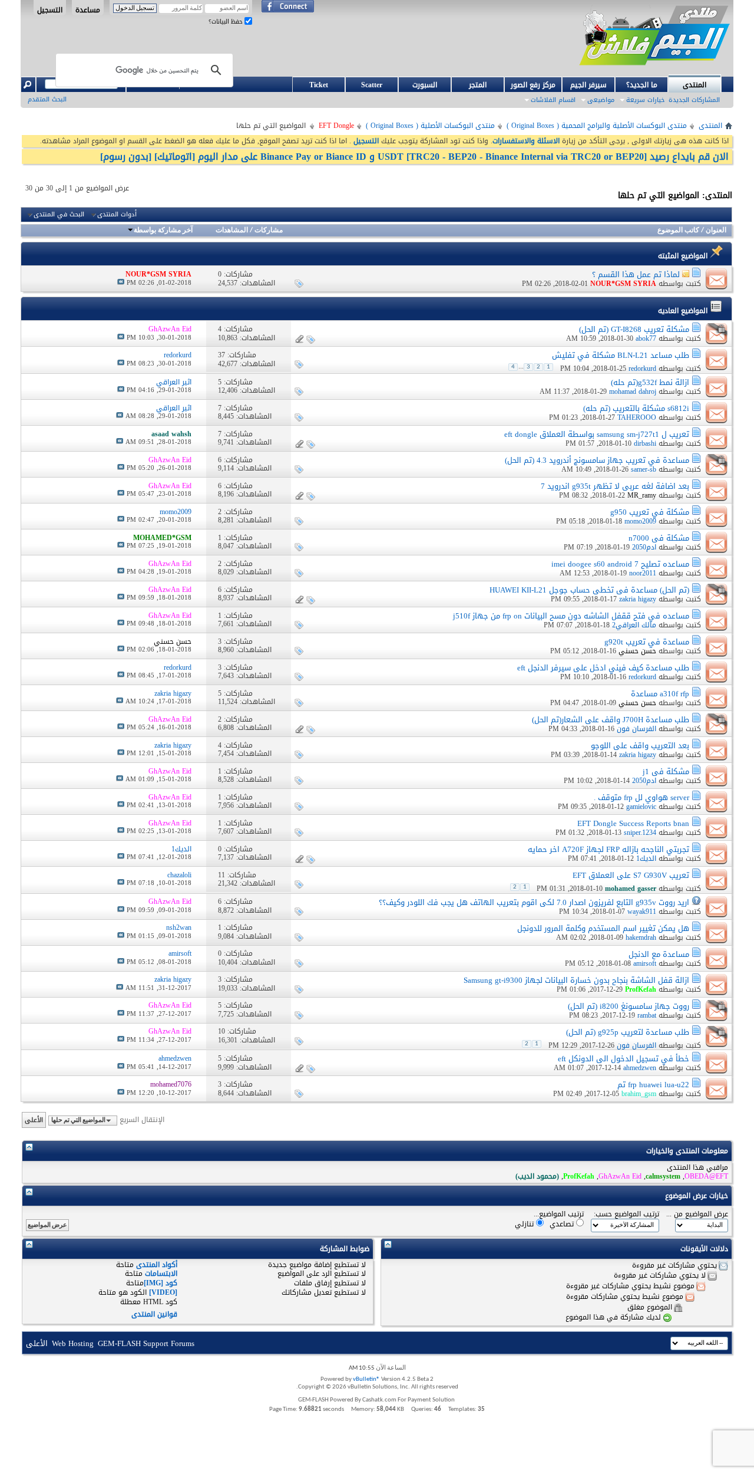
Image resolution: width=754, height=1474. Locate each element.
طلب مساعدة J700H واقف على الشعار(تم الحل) (610, 719)
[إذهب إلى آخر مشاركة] (120, 283)
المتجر (478, 84)
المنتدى (694, 84)
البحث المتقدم (47, 99)
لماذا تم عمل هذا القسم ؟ (636, 274)
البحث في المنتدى (59, 214)
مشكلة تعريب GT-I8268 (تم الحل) (634, 329)
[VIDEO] (163, 1292)
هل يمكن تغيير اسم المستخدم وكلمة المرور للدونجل (603, 928)
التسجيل (49, 9)
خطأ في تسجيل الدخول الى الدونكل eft (623, 1058)
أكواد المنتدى (156, 1264)
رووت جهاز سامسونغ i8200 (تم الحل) (628, 1006)
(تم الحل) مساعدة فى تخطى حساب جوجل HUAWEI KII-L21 (589, 590)
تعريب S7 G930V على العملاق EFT (631, 875)
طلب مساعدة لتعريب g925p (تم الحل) (627, 1032)
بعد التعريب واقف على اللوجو (640, 745)
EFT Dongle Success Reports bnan (633, 823)
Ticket (318, 84)
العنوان (716, 230)
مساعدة (87, 9)
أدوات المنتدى (117, 214)
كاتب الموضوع (678, 230)
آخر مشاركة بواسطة (163, 230)
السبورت (424, 84)
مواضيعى (600, 100)
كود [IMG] (160, 1282)
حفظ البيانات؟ (226, 21)
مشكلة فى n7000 (659, 538)
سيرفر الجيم (588, 84)
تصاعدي (563, 1224)
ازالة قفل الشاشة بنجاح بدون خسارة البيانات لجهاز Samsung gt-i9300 (576, 980)
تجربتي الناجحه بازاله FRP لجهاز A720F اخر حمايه (608, 849)
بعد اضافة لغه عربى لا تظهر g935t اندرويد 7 (615, 486)
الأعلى (34, 1120)
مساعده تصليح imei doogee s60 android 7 (620, 564)
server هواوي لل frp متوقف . (641, 797)
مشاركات (268, 230)
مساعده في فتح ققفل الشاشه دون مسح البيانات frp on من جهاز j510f (571, 615)
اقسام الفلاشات (553, 100)
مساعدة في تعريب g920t (646, 641)
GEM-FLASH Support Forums (146, 1343)
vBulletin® (366, 1379)
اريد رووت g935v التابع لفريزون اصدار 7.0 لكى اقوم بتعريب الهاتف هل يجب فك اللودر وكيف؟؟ (534, 902)
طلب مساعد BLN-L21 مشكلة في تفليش (620, 355)
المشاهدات (232, 230)
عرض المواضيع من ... (697, 1214)
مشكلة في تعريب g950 (649, 512)
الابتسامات (161, 1273)
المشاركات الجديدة (694, 100)
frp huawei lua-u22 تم (653, 1084)
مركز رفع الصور (533, 84)
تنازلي (525, 1224)
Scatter (371, 84)
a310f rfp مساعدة (660, 693)
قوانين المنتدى (154, 1314)
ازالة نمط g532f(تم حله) (650, 382)
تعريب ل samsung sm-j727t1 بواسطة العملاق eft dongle (596, 434)
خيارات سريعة (645, 100)
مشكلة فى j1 (666, 771)
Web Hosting (73, 1343)
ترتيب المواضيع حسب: (626, 1214)
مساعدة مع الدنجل (659, 954)
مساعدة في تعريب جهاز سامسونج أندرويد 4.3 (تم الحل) (597, 460)
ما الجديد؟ (641, 84)
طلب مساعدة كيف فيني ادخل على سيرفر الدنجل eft (603, 667)
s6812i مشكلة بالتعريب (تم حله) (636, 408)
